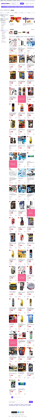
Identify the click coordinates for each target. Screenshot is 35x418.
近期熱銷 (29, 36)
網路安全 (19, 416)
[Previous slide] (9, 43)
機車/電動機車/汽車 (3, 22)
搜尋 (31, 401)
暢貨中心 (16, 6)
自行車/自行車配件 (3, 41)
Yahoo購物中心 (5, 4)
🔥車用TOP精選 (3, 16)
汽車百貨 (2, 28)
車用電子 (2, 27)
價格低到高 (22, 36)
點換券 (8, 6)
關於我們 (13, 416)
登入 (27, 3)
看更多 (19, 6)
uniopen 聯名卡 (26, 6)
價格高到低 (25, 36)
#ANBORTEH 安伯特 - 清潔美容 (18, 404)
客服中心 (10, 416)
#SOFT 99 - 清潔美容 (22, 405)
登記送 (12, 6)
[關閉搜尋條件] (15, 3)
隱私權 (22, 416)
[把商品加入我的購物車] (16, 52)
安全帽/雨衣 (2, 25)
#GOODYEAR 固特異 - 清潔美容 (13, 405)
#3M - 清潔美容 (11, 404)
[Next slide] (16, 43)
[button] (9, 22)
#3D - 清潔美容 (28, 405)
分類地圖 (25, 416)
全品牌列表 (32, 29)
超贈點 (32, 6)
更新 (23, 414)
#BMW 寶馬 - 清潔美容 (28, 404)
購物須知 (16, 416)
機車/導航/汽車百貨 (3, 20)
